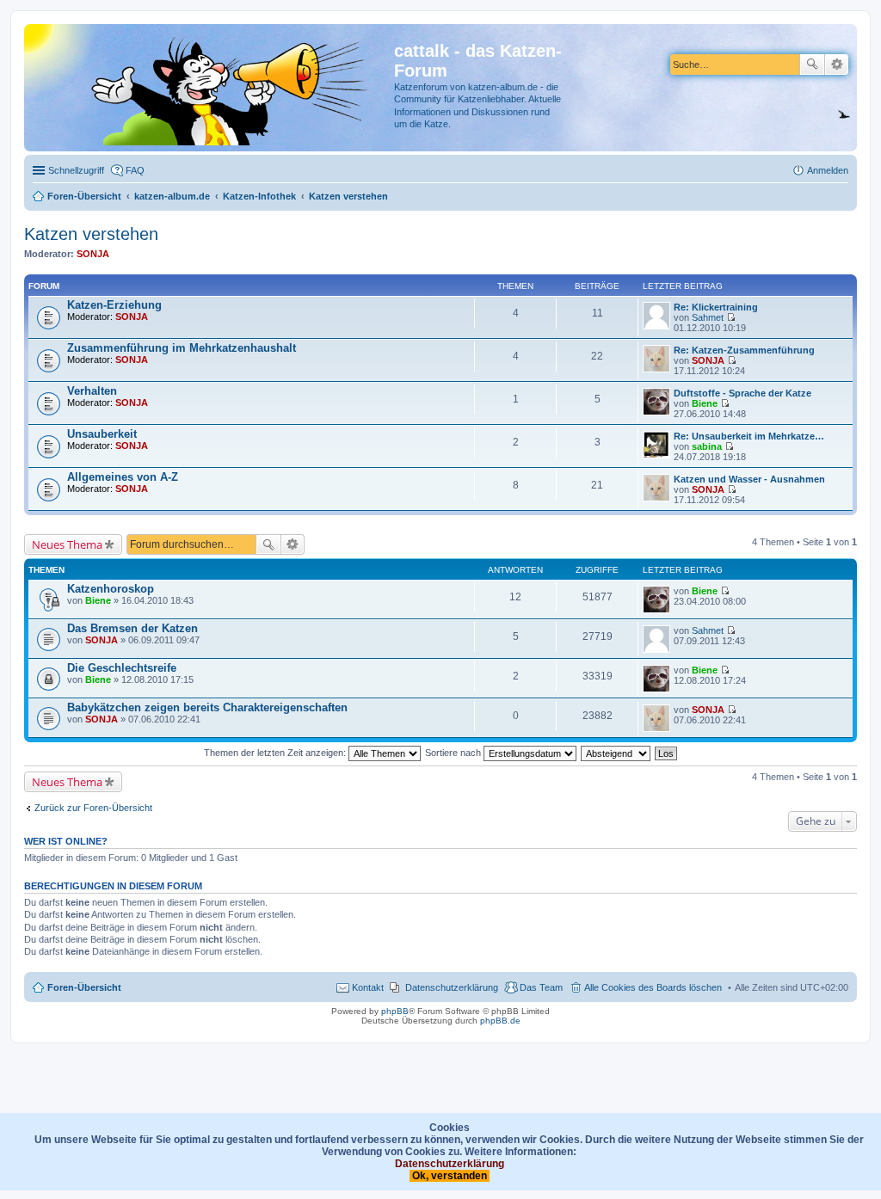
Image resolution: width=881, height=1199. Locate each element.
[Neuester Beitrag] (731, 317)
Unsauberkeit (102, 433)
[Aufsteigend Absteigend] (616, 752)
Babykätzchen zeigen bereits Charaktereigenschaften (207, 707)
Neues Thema (67, 544)
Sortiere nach (454, 752)
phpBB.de (500, 1020)
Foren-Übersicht (84, 987)
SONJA (93, 254)
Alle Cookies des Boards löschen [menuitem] (653, 987)
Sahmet (708, 317)
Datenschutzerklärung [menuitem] (451, 987)
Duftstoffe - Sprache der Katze (742, 393)
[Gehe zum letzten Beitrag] (725, 591)
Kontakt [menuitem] (368, 987)
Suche (812, 64)
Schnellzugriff (76, 170)
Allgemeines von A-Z (122, 476)
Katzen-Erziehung (114, 304)
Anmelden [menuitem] (827, 170)
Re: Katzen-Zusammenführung (744, 350)
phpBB (395, 1011)
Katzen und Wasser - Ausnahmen (749, 479)
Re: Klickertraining (716, 307)
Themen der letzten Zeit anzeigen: (276, 752)
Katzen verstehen (91, 233)
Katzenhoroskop (110, 588)
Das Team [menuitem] (541, 987)
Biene (705, 403)
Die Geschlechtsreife (121, 667)
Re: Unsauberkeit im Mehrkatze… (749, 436)
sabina (707, 446)
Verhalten (92, 390)
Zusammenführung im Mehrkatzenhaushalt (181, 347)
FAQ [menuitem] (135, 170)
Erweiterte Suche (836, 64)
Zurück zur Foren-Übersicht (93, 807)
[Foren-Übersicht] (211, 87)
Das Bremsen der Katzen (132, 628)
